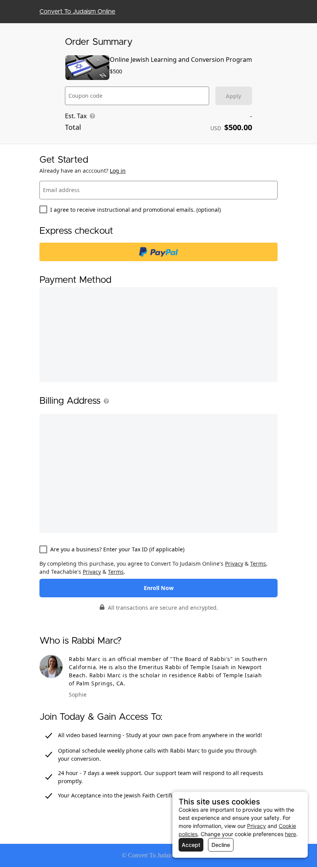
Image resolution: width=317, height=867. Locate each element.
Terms (258, 563)
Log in (118, 170)
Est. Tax (76, 116)
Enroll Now (159, 588)
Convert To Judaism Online (77, 11)
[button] (105, 401)
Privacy (234, 563)
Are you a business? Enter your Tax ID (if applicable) (117, 549)
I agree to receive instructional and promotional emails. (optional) (135, 209)
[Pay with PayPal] (158, 252)
